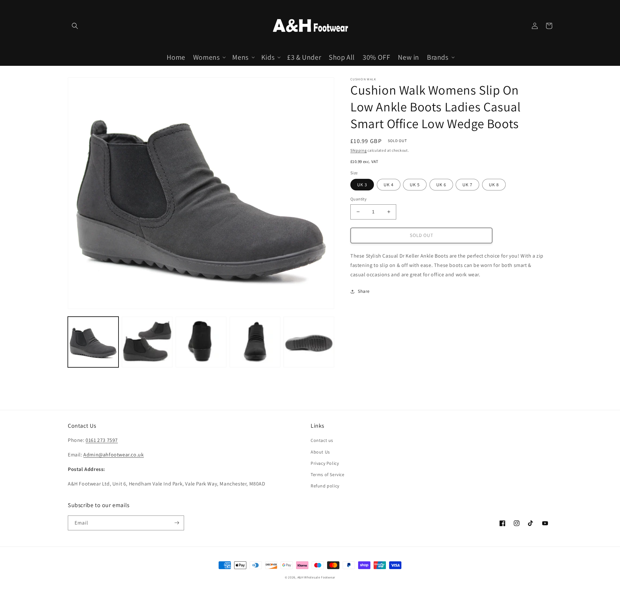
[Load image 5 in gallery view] (309, 342)
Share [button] (364, 291)
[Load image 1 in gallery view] (93, 342)
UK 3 (362, 185)
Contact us (322, 440)
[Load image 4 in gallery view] (255, 342)
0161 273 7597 (102, 440)
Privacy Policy (325, 463)
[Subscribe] (177, 522)
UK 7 (467, 185)
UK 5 (415, 185)
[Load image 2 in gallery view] (147, 342)
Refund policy (325, 486)
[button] (75, 26)
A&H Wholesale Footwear (316, 577)
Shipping (358, 150)
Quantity (358, 199)
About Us (320, 452)
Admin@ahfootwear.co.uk (113, 454)
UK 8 (494, 185)
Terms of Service (328, 474)
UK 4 (389, 185)
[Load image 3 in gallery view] (201, 342)
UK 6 (441, 185)
